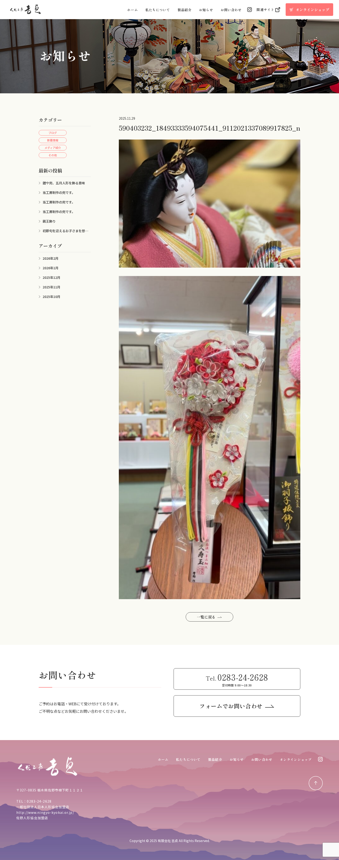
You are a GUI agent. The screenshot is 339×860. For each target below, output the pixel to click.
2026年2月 (50, 258)
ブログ (52, 133)
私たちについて (157, 9)
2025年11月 (51, 287)
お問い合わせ (231, 9)
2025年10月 (51, 296)
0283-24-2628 (39, 801)
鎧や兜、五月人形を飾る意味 (64, 183)
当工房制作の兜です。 (59, 192)
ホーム (132, 9)
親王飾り (49, 221)
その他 (52, 155)
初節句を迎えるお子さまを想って (63, 230)
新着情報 (52, 140)
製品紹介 (185, 9)
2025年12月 (51, 277)
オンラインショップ (296, 759)
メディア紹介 (53, 148)
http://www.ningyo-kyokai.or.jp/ (45, 812)
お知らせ (206, 9)
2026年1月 (50, 268)
